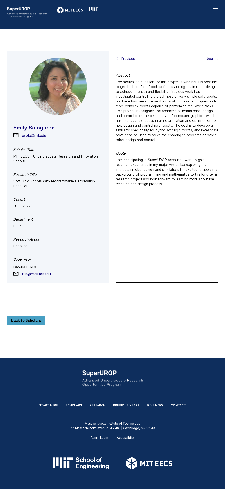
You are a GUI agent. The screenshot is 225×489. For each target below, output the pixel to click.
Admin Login (99, 437)
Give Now (155, 405)
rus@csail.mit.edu (36, 274)
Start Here (48, 405)
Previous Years (126, 405)
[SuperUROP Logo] (27, 14)
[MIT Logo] (93, 14)
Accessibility (126, 437)
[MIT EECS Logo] (70, 14)
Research (97, 405)
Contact (178, 405)
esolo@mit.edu (34, 135)
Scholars (73, 405)
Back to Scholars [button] (26, 320)
